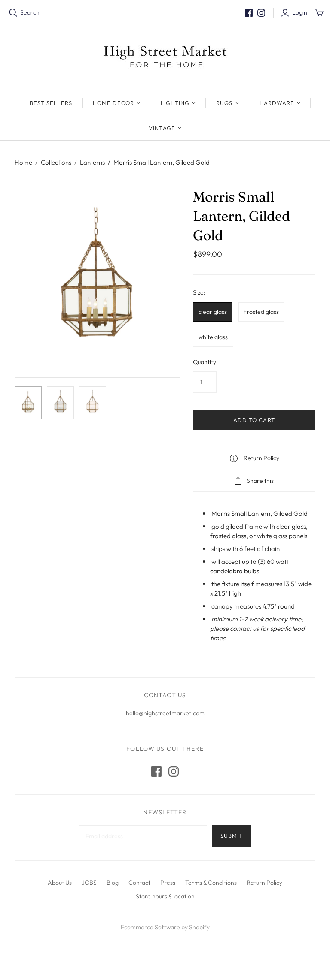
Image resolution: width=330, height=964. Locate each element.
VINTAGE (162, 127)
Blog (113, 882)
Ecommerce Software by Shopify (165, 927)
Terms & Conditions (211, 882)
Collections (56, 162)
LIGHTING (175, 102)
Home (23, 162)
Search (30, 12)
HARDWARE (277, 102)
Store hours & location (165, 896)
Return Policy (264, 882)
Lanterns (92, 162)
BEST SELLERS (51, 102)
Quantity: (205, 362)
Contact (139, 882)
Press (167, 882)
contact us (244, 628)
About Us (60, 882)
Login (299, 12)
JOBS (89, 882)
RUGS (224, 102)
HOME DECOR (113, 102)
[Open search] (13, 13)
